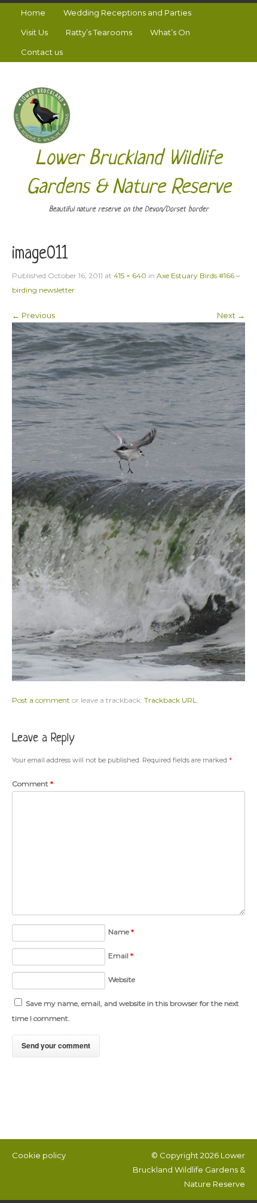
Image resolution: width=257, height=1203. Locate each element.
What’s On (170, 32)
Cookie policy (39, 1155)
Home (33, 12)
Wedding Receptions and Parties (127, 12)
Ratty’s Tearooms (99, 32)
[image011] (128, 501)
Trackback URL (170, 700)
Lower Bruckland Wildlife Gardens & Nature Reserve (189, 1169)
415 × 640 (130, 275)
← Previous (33, 315)
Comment (32, 783)
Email (120, 955)
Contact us (42, 52)
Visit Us (34, 32)
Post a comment (41, 700)
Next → (231, 315)
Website (121, 979)
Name (121, 931)
